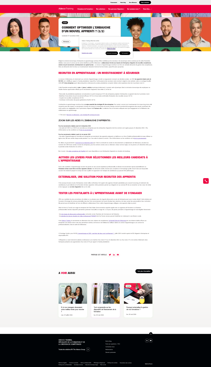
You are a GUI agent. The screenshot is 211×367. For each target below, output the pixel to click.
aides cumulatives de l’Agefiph (76, 151)
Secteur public (151, 26)
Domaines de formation (85, 9)
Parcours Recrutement (119, 20)
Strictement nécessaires (111, 53)
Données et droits (78, 364)
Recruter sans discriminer (121, 27)
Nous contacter (145, 2)
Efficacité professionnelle (90, 23)
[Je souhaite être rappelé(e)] (206, 181)
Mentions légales (63, 362)
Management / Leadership (89, 33)
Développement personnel (89, 20)
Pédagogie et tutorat (88, 35)
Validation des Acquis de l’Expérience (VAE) (114, 30)
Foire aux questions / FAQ (113, 344)
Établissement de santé (151, 23)
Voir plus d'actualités (144, 271)
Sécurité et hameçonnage (91, 364)
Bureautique (84, 13)
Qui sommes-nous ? (133, 9)
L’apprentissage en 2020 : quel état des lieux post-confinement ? (96, 233)
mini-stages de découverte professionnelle (73, 214)
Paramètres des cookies (87, 53)
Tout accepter (125, 53)
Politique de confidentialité (65, 364)
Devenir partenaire (111, 352)
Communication (86, 18)
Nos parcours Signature (116, 9)
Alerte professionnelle (86, 362)
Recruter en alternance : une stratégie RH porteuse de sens (83, 115)
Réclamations (109, 349)
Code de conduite (73, 362)
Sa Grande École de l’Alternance (117, 220)
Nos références (133, 2)
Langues (83, 30)
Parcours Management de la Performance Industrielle (126, 24)
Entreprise (149, 13)
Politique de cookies (112, 362)
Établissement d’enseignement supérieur (151, 17)
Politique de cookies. (111, 48)
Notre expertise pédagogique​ (135, 14)
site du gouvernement (86, 130)
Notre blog (123, 2)
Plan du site (103, 364)
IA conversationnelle (106, 33)
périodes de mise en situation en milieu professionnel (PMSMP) (78, 216)
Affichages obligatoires (99, 362)
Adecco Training (66, 220)
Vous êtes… (147, 9)
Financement (114, 2)
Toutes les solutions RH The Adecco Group (72, 349)
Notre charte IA (135, 17)
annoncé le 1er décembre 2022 (84, 143)
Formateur (150, 29)
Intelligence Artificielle (89, 28)
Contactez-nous (110, 347)
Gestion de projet (86, 25)
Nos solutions (100, 9)
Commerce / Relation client (90, 15)
